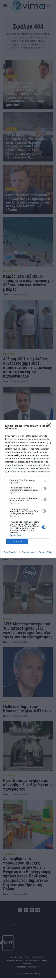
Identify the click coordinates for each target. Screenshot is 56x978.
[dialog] (28, 489)
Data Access (28, 552)
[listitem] (28, 481)
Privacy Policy (45, 552)
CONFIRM (17, 541)
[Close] (50, 426)
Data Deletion (10, 552)
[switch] (44, 488)
